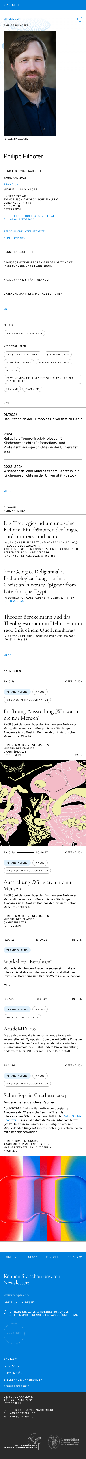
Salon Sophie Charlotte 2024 (35, 1095)
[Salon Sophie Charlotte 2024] (43, 1198)
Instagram (74, 1257)
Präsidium (11, 184)
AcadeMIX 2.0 (20, 1028)
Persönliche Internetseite (24, 231)
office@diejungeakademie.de (32, 1410)
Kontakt (10, 1359)
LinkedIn (10, 1257)
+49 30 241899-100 (23, 1413)
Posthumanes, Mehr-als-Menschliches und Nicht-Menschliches (40, 380)
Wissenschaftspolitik (54, 362)
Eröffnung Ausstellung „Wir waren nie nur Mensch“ (42, 714)
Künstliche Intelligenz (22, 354)
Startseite (12, 5)
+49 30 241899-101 (22, 1417)
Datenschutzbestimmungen (48, 1312)
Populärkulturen (18, 362)
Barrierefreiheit (16, 1386)
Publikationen (15, 238)
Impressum (12, 1366)
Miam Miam (32, 389)
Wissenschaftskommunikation (27, 700)
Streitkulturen (58, 354)
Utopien (11, 370)
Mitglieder (12, 19)
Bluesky (31, 1257)
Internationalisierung (22, 1017)
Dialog (40, 692)
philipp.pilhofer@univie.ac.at (32, 216)
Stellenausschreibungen (23, 1380)
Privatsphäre (14, 1373)
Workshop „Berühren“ (28, 961)
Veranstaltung (17, 692)
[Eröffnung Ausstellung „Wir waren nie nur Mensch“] (43, 803)
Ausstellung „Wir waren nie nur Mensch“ (38, 885)
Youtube (51, 1257)
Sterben (12, 389)
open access (14, 601)
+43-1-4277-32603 (22, 219)
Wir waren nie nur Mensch (24, 333)
